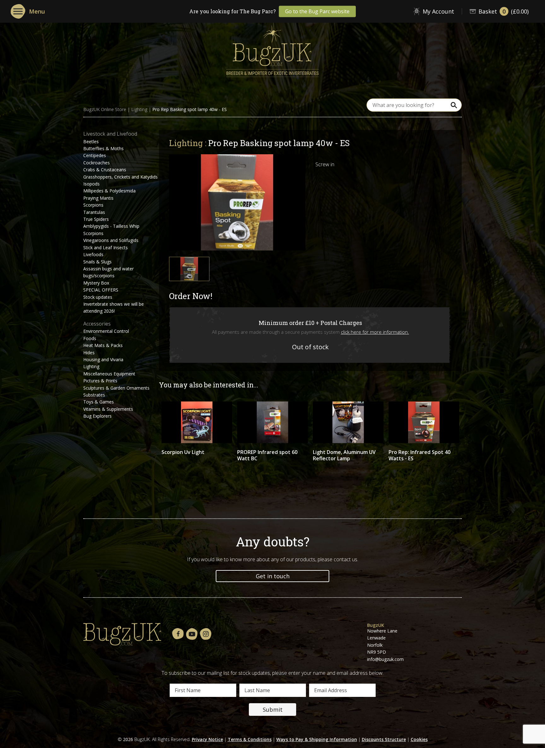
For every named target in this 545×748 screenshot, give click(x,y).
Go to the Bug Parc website (317, 11)
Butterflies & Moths (103, 148)
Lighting (139, 109)
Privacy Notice (207, 739)
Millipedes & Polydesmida (109, 191)
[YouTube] (191, 634)
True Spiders (96, 219)
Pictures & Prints (100, 381)
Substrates (94, 395)
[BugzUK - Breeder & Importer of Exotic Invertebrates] (272, 48)
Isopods (91, 184)
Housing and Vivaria (103, 359)
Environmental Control (106, 331)
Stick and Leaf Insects (105, 247)
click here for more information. (375, 332)
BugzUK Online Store (104, 109)
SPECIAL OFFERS (100, 290)
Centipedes (94, 155)
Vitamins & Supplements (108, 409)
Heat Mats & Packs (103, 345)
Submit (273, 709)
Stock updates (97, 297)
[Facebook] (178, 634)
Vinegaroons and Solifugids (110, 240)
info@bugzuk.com (385, 659)
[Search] (454, 105)
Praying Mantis (98, 198)
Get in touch (273, 576)
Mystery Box (96, 283)
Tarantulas (94, 212)
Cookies (419, 739)
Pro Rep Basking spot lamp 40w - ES (189, 109)
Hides (89, 353)
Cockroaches (96, 163)
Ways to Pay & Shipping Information (316, 739)
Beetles (91, 141)
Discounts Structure (384, 739)
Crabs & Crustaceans (104, 170)
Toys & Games (98, 402)
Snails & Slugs (97, 262)
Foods (89, 338)
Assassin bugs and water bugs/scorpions (108, 272)
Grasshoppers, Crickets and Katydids (120, 177)
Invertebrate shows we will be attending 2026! (113, 307)
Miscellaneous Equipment (109, 374)
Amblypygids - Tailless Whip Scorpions (111, 229)
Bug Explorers (97, 416)
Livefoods (93, 254)
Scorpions (93, 205)
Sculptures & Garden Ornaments (116, 388)
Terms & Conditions (250, 739)
